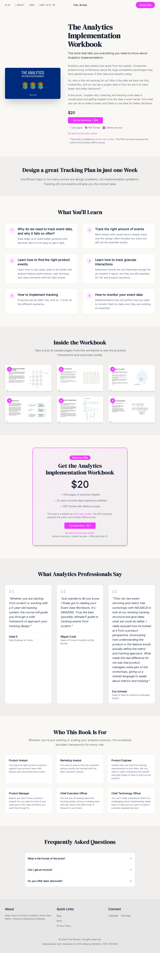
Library (19, 5)
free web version (106, 139)
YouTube (126, 915)
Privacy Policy (64, 925)
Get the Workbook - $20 (85, 120)
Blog (7, 5)
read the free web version (84, 133)
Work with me (47, 5)
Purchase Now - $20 (80, 525)
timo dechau (80, 5)
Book (32, 5)
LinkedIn (113, 915)
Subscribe (145, 5)
